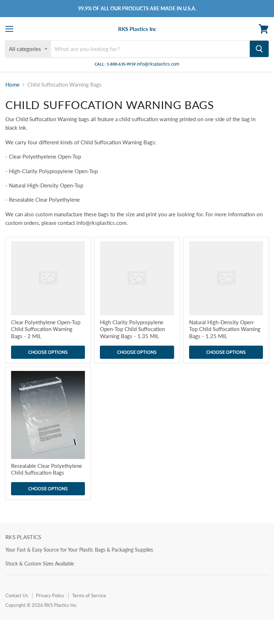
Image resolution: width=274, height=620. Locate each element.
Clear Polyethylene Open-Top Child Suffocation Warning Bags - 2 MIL (45, 329)
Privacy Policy (50, 595)
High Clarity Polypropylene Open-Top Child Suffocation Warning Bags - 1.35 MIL (132, 329)
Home (12, 85)
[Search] (259, 49)
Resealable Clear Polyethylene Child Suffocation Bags (46, 469)
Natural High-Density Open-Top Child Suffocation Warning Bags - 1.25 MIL (224, 329)
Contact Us (16, 595)
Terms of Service (89, 595)
